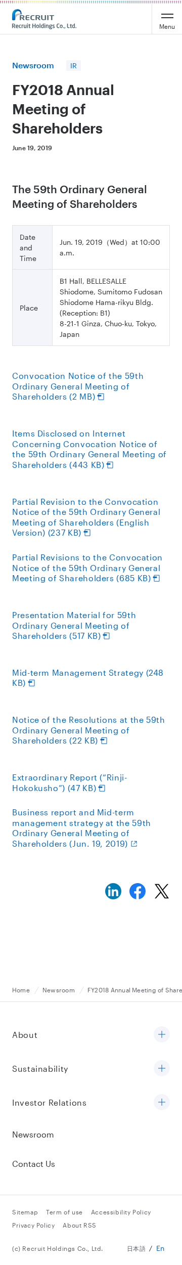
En (160, 1248)
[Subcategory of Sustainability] (162, 1069)
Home (21, 989)
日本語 (136, 1248)
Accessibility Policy (121, 1211)
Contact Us (33, 1163)
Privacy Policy (33, 1225)
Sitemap (25, 1211)
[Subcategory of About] (162, 1035)
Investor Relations (49, 1102)
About (24, 1034)
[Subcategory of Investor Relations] (162, 1103)
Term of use (64, 1211)
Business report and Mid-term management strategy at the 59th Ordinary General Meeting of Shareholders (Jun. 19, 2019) (81, 827)
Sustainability (40, 1068)
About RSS (79, 1225)
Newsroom (58, 989)
